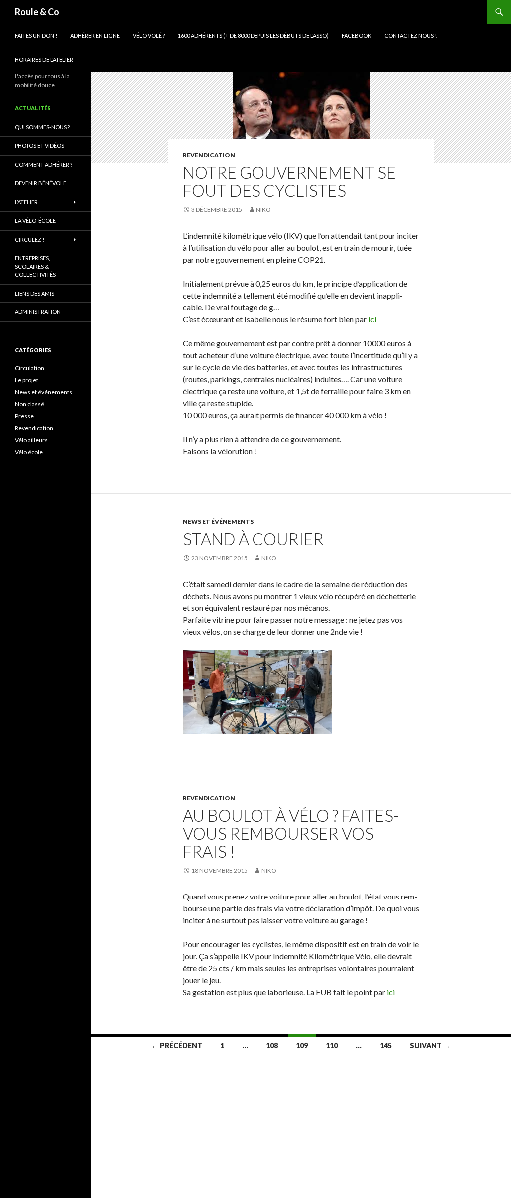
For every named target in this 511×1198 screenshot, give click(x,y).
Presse (24, 416)
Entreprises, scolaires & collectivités (35, 266)
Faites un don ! (36, 35)
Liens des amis (34, 293)
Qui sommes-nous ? (42, 127)
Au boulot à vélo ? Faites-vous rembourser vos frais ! (291, 833)
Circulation (29, 368)
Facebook (356, 35)
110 (332, 1045)
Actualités (33, 108)
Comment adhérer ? (43, 164)
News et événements (218, 521)
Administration (38, 311)
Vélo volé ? (149, 35)
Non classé (29, 404)
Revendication (209, 155)
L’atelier (26, 202)
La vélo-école (35, 220)
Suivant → (430, 1045)
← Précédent (176, 1045)
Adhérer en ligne (95, 35)
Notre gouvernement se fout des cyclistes (289, 181)
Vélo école (29, 452)
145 (386, 1045)
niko (263, 209)
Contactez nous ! (410, 35)
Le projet (26, 380)
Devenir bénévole (40, 183)
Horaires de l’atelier (44, 59)
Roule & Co (37, 11)
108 (272, 1045)
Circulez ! (29, 239)
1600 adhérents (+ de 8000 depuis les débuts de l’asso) (253, 35)
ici (372, 319)
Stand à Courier (253, 539)
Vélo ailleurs (31, 440)
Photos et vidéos (39, 145)
